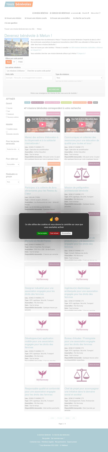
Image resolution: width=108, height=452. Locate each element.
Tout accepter (42, 233)
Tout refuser (54, 233)
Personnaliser (66, 233)
